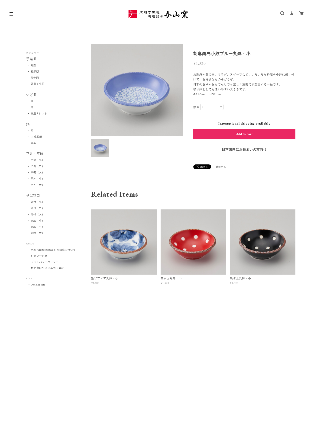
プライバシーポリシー (45, 262)
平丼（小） (38, 178)
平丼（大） (38, 185)
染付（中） (38, 208)
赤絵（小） (38, 220)
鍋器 (33, 143)
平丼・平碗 (35, 154)
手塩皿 (31, 59)
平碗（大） (38, 172)
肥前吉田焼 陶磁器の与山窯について (53, 250)
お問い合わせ (39, 256)
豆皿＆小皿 (38, 84)
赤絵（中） (38, 226)
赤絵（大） (38, 233)
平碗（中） (38, 166)
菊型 (33, 65)
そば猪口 (33, 196)
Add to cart (244, 134)
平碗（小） (38, 160)
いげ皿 (31, 95)
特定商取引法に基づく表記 (47, 268)
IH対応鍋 (36, 136)
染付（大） (38, 214)
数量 (196, 107)
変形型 (35, 71)
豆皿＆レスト (39, 113)
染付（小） (38, 202)
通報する (221, 167)
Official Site (38, 284)
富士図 (35, 78)
